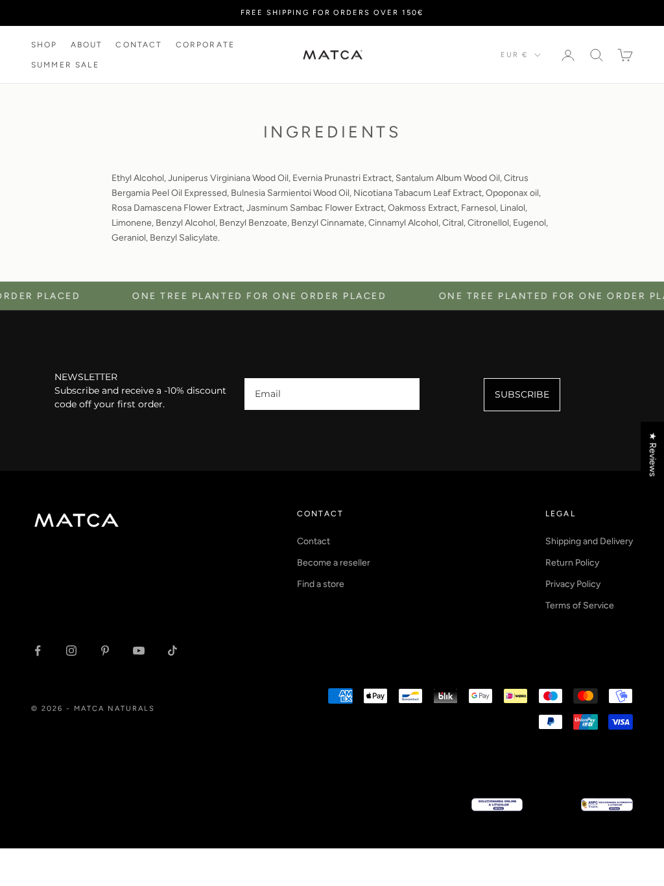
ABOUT (87, 44)
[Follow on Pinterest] (105, 650)
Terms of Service (579, 605)
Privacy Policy (572, 584)
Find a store (320, 584)
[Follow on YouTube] (138, 650)
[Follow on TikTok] (172, 650)
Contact (313, 541)
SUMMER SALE (65, 64)
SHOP (44, 44)
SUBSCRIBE (522, 394)
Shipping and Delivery (589, 541)
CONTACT (138, 44)
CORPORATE (205, 44)
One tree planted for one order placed (245, 296)
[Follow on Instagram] (71, 650)
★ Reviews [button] (652, 454)
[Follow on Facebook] (37, 650)
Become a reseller (333, 562)
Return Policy (572, 562)
